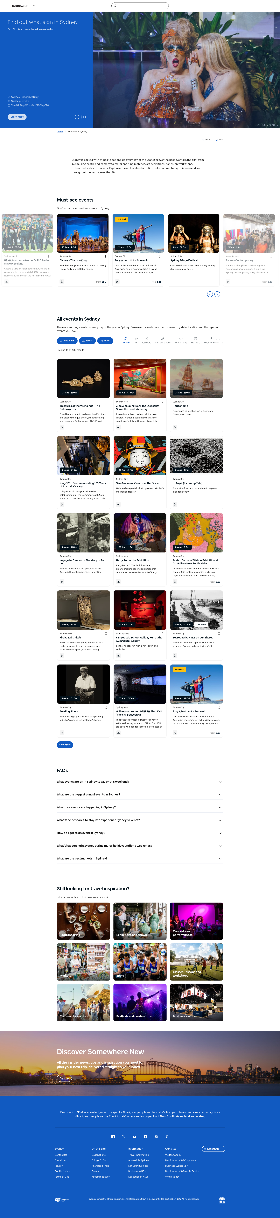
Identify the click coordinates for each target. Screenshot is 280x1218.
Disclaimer (60, 1160)
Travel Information (138, 1155)
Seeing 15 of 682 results (71, 350)
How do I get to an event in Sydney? (81, 833)
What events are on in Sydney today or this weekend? (93, 781)
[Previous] (77, 117)
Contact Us (61, 1155)
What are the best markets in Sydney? (82, 858)
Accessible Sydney (138, 1160)
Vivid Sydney (172, 1177)
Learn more (17, 117)
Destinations (99, 1155)
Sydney (59, 1149)
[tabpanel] (140, 70)
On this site (99, 1149)
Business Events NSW (177, 1166)
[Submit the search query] (115, 5)
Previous (210, 294)
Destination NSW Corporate (180, 1160)
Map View (69, 340)
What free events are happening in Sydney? (86, 807)
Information (135, 1149)
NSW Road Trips (100, 1166)
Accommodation (101, 1177)
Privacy (59, 1166)
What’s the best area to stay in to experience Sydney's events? (98, 820)
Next (217, 294)
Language (213, 1149)
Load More (65, 745)
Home (60, 132)
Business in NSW (137, 1171)
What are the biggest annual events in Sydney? (89, 794)
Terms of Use (62, 1177)
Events (95, 1171)
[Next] (83, 117)
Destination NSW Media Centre (182, 1171)
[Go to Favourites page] (272, 5)
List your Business (138, 1166)
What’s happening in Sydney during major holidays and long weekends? (105, 845)
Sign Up (64, 1078)
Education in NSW (138, 1177)
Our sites (170, 1149)
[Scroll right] (218, 341)
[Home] (20, 6)
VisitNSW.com (173, 1155)
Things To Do (99, 1160)
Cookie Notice (62, 1171)
